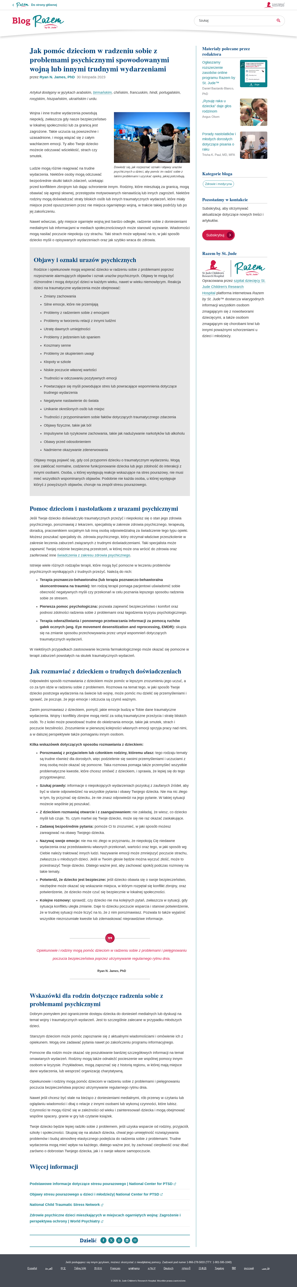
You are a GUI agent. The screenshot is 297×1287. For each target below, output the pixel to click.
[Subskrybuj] (218, 231)
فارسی (266, 1268)
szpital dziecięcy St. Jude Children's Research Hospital (233, 287)
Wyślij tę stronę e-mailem (135, 1240)
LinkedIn (127, 1240)
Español (32, 1268)
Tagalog (219, 1268)
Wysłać (119, 1240)
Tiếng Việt (80, 1268)
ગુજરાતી (186, 1268)
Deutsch (168, 1268)
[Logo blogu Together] (38, 22)
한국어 (98, 1268)
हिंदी (234, 1268)
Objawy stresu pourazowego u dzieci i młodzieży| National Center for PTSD (96, 1194)
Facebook (103, 1240)
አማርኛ (152, 1268)
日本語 (202, 1268)
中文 (63, 1268)
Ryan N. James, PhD (58, 77)
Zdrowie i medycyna (218, 184)
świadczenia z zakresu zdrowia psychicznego (93, 555)
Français (115, 1268)
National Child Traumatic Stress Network (66, 1205)
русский (249, 1268)
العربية (49, 1268)
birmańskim (102, 92)
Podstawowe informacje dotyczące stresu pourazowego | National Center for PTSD (103, 1184)
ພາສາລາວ (134, 1268)
